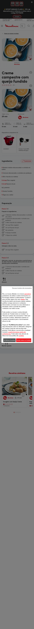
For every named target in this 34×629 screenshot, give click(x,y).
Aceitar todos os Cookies (24, 340)
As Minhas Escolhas (9, 340)
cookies (21, 335)
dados (23, 299)
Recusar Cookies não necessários (22, 288)
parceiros (27, 294)
